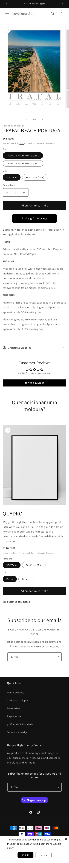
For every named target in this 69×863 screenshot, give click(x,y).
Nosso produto (15, 692)
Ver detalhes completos (17, 601)
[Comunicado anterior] (6, 4)
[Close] (66, 839)
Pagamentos (14, 716)
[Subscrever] (57, 656)
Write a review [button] (34, 383)
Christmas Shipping (18, 700)
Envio (21, 143)
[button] (7, 13)
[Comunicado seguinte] (62, 4)
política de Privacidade (20, 724)
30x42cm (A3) (34, 565)
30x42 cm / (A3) (35, 177)
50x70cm (11, 177)
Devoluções (13, 708)
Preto (9, 579)
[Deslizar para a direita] (42, 119)
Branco (26, 579)
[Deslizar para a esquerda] (27, 119)
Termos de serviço (17, 732)
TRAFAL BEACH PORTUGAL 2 (23, 163)
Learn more (45, 843)
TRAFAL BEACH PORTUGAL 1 (22, 155)
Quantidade (9, 185)
